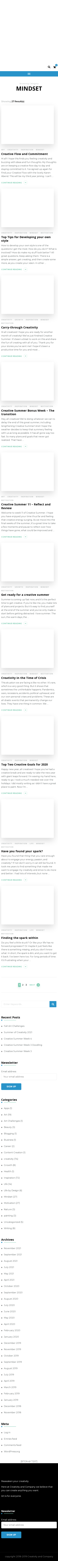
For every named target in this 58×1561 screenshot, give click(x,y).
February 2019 (12, 1393)
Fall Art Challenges (14, 1026)
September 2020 (13, 1292)
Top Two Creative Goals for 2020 (24, 764)
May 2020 (9, 1317)
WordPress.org (12, 1451)
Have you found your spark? (22, 851)
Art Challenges (12, 1121)
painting (8, 1215)
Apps (6, 1108)
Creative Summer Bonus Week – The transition (27, 412)
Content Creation (13, 1152)
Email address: (8, 1071)
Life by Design (11, 1190)
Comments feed (12, 1445)
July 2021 (9, 1267)
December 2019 (12, 1343)
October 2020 (11, 1286)
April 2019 (9, 1381)
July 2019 (9, 1374)
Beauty (8, 1127)
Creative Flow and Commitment (24, 154)
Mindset (40, 150)
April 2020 (9, 1324)
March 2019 (10, 1387)
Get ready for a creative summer (25, 595)
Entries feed (10, 1439)
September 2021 (13, 1254)
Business (8, 1140)
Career (7, 1146)
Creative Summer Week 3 (18, 1051)
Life (32, 843)
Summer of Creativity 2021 (18, 1032)
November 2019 (12, 1349)
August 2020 (11, 1299)
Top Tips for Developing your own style (26, 239)
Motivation (47, 233)
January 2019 (11, 1400)
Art (3, 150)
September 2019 (13, 1362)
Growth (19, 320)
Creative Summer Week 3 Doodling (23, 1045)
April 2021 (9, 1280)
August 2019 (11, 1368)
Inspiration (27, 150)
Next (32, 985)
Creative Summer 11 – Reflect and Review (26, 506)
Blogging (9, 1133)
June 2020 (10, 1311)
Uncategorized (12, 1222)
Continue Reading (11, 182)
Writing (8, 1228)
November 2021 (12, 1248)
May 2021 (9, 1273)
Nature (8, 1209)
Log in (7, 1432)
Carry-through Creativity (19, 327)
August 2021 (11, 1261)
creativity (12, 150)
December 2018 (12, 1406)
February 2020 (12, 1330)
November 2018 (12, 1412)
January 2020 (11, 1337)
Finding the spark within (19, 938)
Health (7, 1171)
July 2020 (9, 1305)
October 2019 (11, 1355)
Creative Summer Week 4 (18, 1038)
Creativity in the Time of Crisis (23, 678)
